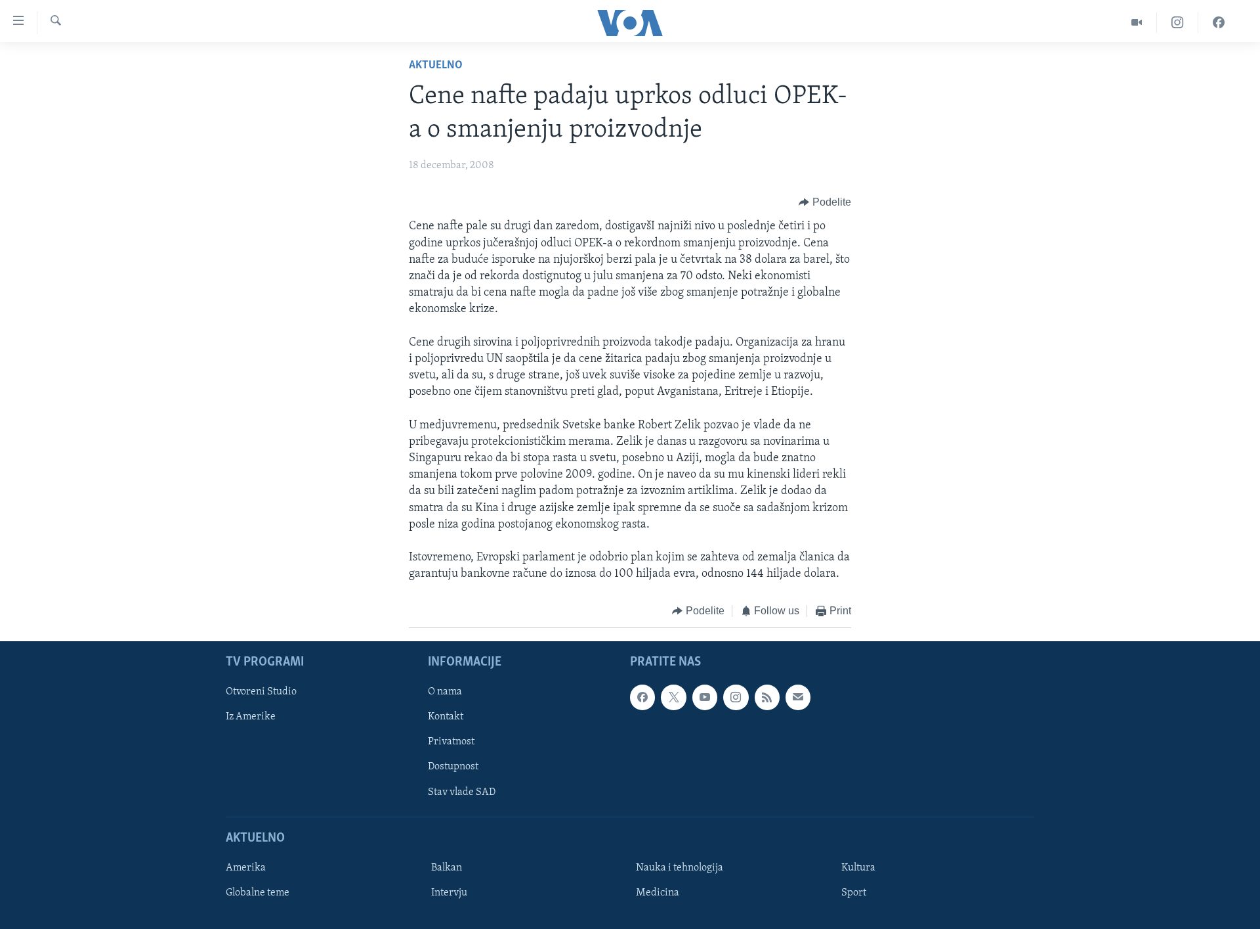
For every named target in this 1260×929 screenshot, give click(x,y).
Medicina (657, 893)
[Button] (825, 202)
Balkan (446, 868)
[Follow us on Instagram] (735, 697)
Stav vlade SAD (461, 792)
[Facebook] (1218, 22)
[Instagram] (1177, 22)
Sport (853, 893)
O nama (445, 692)
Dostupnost (453, 766)
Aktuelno (436, 66)
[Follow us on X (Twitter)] (673, 697)
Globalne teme (257, 893)
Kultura (858, 868)
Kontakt (445, 717)
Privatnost (451, 741)
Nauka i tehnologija (679, 868)
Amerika (246, 868)
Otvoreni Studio (261, 692)
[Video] (1137, 22)
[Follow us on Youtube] (704, 697)
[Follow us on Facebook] (642, 697)
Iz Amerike (251, 717)
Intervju (449, 893)
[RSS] (767, 697)
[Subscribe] (798, 697)
